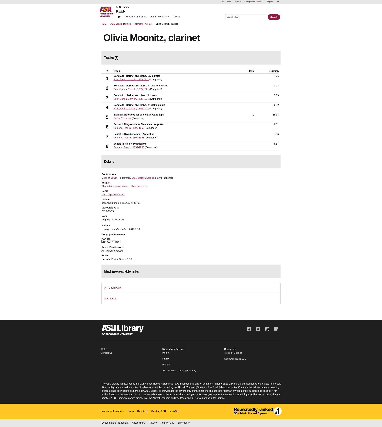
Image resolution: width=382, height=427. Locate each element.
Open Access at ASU (235, 359)
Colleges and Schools (253, 2)
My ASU (237, 2)
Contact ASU (158, 411)
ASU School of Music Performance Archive (131, 24)
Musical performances (113, 194)
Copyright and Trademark (114, 422)
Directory (142, 411)
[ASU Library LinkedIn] (276, 329)
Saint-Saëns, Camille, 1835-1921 (131, 79)
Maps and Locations (112, 411)
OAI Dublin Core (112, 287)
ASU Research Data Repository (179, 370)
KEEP (120, 11)
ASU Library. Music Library (146, 178)
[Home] (108, 12)
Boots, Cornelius (122, 118)
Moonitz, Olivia (109, 178)
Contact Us (106, 353)
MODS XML (110, 298)
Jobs (131, 411)
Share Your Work (160, 16)
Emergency (184, 422)
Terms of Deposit (233, 353)
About (177, 16)
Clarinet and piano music (114, 186)
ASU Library (122, 7)
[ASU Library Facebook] (249, 329)
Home (165, 352)
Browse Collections (135, 16)
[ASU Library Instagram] (267, 329)
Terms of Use (167, 422)
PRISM (166, 364)
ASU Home (226, 2)
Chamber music (139, 186)
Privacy (153, 422)
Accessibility (138, 422)
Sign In (270, 2)
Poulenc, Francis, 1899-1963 (129, 128)
